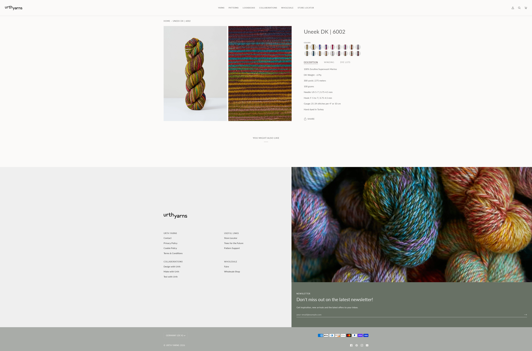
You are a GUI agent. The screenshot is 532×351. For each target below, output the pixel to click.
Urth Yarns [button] (170, 233)
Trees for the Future (233, 243)
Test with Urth (171, 276)
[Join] (523, 314)
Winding (329, 62)
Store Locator (230, 238)
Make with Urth (171, 271)
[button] (221, 8)
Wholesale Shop (232, 271)
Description (311, 62)
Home (167, 21)
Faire (226, 266)
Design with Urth (172, 266)
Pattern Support (232, 248)
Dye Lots (345, 62)
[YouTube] (367, 345)
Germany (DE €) (174, 335)
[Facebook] (351, 345)
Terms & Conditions (173, 253)
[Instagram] (362, 345)
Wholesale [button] (230, 261)
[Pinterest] (356, 345)
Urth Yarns (172, 345)
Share (311, 119)
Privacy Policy (170, 243)
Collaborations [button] (173, 261)
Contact (168, 238)
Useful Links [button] (231, 233)
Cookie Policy (170, 248)
